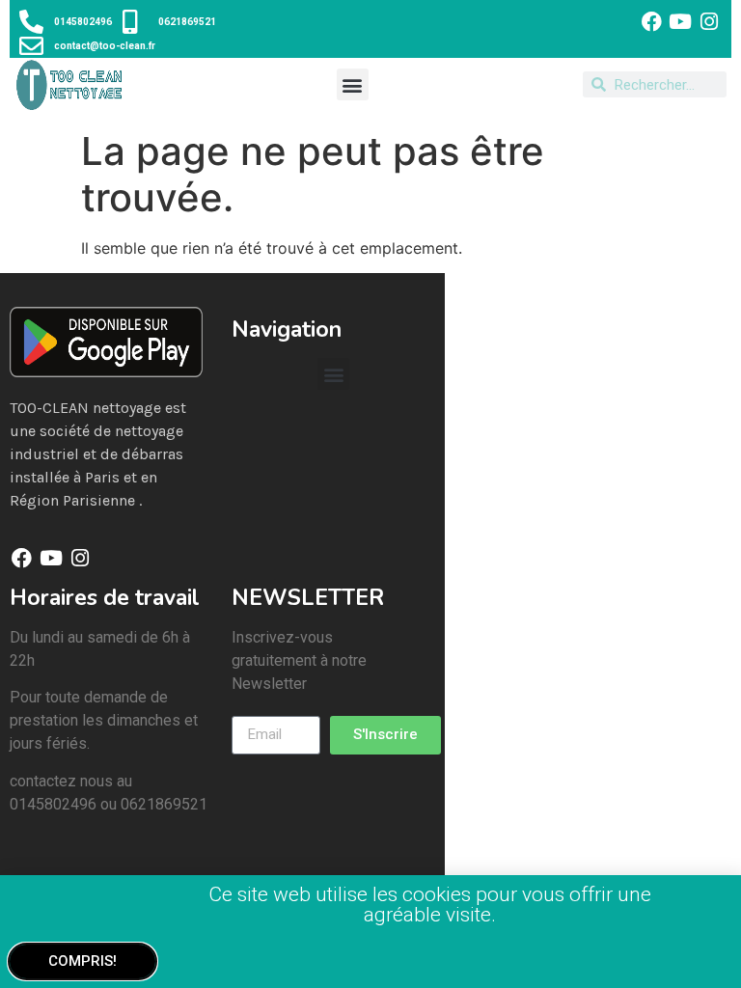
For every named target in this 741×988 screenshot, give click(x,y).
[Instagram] (710, 22)
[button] (353, 84)
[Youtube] (681, 22)
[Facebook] (651, 22)
